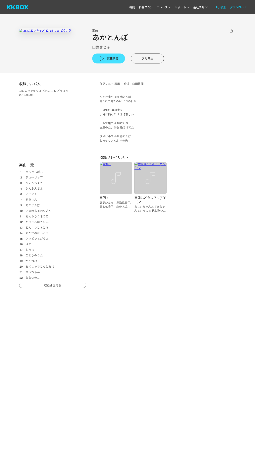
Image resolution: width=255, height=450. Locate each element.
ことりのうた (34, 255)
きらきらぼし (34, 172)
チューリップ (34, 177)
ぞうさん (31, 200)
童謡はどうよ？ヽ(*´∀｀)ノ (150, 199)
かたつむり (33, 261)
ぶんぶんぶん (34, 188)
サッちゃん (33, 272)
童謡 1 (104, 197)
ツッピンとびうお (37, 239)
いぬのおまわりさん (39, 211)
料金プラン (146, 7)
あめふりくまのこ (37, 216)
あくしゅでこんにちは (40, 266)
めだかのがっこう (37, 233)
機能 (132, 7)
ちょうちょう (34, 183)
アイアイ (31, 194)
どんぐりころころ (37, 227)
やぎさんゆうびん (37, 222)
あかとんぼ (33, 205)
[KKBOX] (17, 7)
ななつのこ (33, 278)
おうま (30, 250)
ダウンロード (238, 7)
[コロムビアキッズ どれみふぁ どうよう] (45, 30)
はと (28, 244)
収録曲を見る (52, 285)
